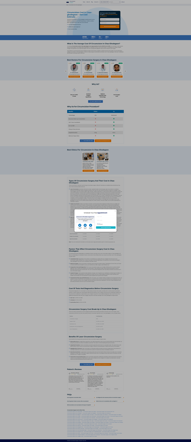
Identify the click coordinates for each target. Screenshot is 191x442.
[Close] (115, 211)
